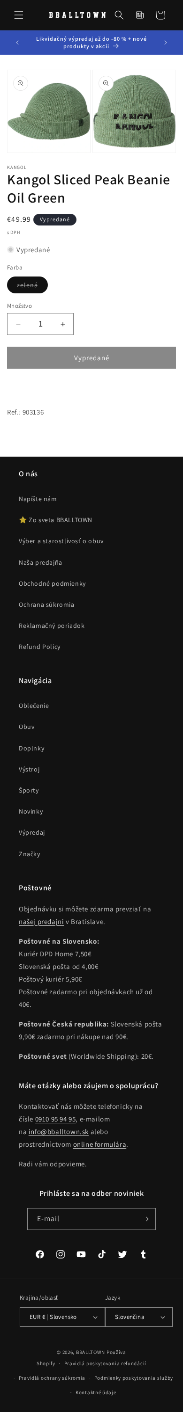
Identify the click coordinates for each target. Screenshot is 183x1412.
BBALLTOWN (90, 1352)
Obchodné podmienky (52, 583)
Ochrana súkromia (47, 604)
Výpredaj (32, 832)
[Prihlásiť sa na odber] (145, 1219)
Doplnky (31, 748)
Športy (29, 790)
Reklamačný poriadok (51, 625)
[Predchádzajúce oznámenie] (17, 42)
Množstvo (19, 306)
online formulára (100, 1144)
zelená (32, 286)
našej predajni (41, 921)
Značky (29, 854)
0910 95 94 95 (55, 1118)
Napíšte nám (38, 499)
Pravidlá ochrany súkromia (52, 1378)
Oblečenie (34, 705)
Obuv (26, 726)
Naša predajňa (40, 562)
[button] (18, 15)
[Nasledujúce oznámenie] (165, 42)
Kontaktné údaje (96, 1392)
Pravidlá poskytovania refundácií (105, 1363)
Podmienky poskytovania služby (133, 1378)
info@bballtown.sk (59, 1131)
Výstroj (29, 769)
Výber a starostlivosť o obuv (61, 541)
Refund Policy (40, 646)
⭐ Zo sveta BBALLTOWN (55, 520)
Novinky (31, 811)
